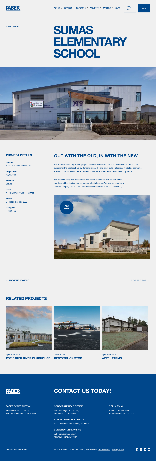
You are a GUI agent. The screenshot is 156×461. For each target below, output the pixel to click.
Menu (144, 8)
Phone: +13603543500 (119, 411)
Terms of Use (104, 450)
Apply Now (129, 8)
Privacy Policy (118, 450)
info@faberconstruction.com (121, 414)
